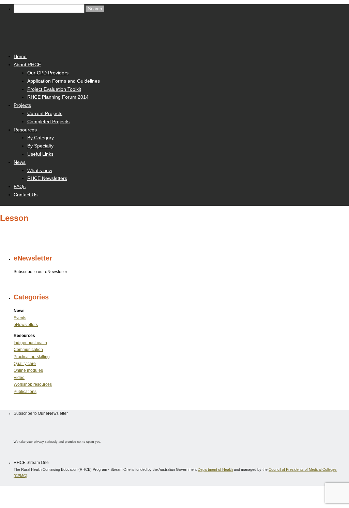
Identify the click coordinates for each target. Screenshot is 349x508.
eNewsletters (26, 324)
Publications (25, 391)
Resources (25, 129)
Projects (22, 105)
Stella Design (135, 493)
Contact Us (25, 194)
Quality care (25, 363)
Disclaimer (68, 493)
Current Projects (44, 113)
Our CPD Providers (48, 72)
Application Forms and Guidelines (63, 81)
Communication (28, 349)
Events (20, 317)
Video (19, 377)
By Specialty (40, 146)
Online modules (28, 370)
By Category (40, 137)
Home (20, 56)
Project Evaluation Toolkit (54, 89)
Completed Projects (48, 121)
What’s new (39, 170)
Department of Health (215, 469)
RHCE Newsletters (47, 178)
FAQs (20, 186)
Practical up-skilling (32, 356)
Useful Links (40, 154)
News (20, 162)
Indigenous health (30, 342)
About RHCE (27, 64)
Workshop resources (33, 384)
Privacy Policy (94, 493)
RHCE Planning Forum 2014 (58, 97)
